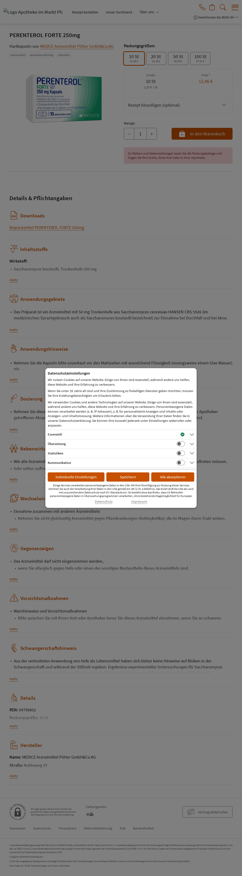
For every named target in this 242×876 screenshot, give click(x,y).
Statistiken (55, 453)
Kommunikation (59, 463)
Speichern (128, 477)
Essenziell (55, 434)
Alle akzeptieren (173, 477)
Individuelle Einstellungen (76, 477)
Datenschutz (103, 502)
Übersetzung (57, 444)
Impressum (139, 502)
